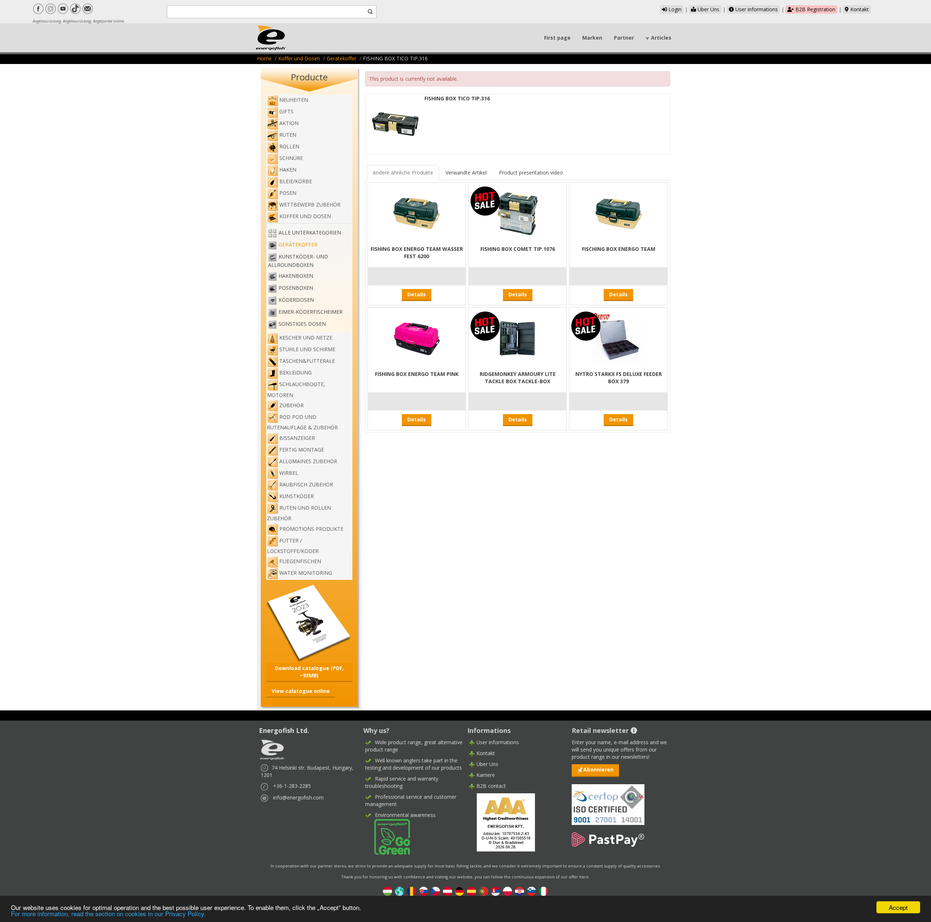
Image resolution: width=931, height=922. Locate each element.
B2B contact (491, 785)
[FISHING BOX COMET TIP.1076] (517, 213)
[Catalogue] (309, 622)
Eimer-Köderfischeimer (311, 311)
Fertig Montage (301, 449)
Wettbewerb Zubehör (309, 204)
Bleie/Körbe (295, 181)
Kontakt (859, 9)
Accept (898, 907)
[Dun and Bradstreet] (501, 821)
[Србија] (495, 890)
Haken (287, 169)
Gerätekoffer (341, 58)
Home (264, 58)
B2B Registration (814, 9)
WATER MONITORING (305, 572)
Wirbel (288, 472)
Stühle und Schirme (307, 349)
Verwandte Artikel (466, 172)
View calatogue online (301, 691)
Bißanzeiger (297, 437)
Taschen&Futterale (307, 360)
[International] (399, 890)
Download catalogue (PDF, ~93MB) (309, 672)
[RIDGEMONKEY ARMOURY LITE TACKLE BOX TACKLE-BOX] (517, 338)
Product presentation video (531, 172)
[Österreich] (447, 890)
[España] (471, 890)
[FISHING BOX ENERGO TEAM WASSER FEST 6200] (416, 213)
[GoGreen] (387, 836)
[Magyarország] (387, 890)
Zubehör (291, 405)
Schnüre (291, 158)
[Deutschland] (459, 890)
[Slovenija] (531, 890)
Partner (624, 37)
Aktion (289, 123)
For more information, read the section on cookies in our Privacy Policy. (108, 913)
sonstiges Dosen (302, 323)
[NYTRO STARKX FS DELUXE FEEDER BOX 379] (618, 338)
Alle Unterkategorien (310, 232)
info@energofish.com (298, 797)
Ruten (287, 134)
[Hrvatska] (519, 890)
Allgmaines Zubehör (308, 461)
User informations (756, 9)
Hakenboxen (296, 275)
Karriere (485, 774)
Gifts (286, 111)
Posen (287, 192)
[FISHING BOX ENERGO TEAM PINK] (416, 338)
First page (557, 37)
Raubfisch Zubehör (306, 484)
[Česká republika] (435, 890)
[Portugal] (483, 890)
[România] (411, 890)
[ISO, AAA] (608, 800)
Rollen (289, 146)
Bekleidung (295, 372)
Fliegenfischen (300, 561)
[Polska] (507, 890)
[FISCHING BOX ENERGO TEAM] (618, 213)
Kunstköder (296, 496)
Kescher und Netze (305, 337)
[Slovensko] (423, 890)
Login (674, 9)
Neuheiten (293, 99)
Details (416, 294)
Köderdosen (296, 299)
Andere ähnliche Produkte (403, 172)
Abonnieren (598, 769)
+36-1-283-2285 (292, 785)
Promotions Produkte (311, 528)
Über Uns (707, 9)
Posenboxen (296, 287)
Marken (592, 37)
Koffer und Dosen (299, 58)
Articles (661, 37)
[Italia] (543, 890)
